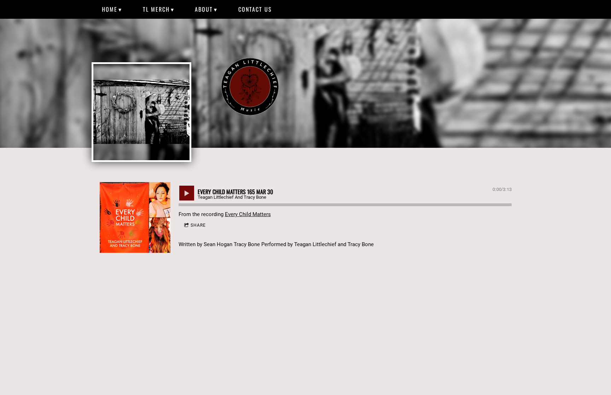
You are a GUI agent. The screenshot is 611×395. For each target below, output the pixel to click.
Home (109, 9)
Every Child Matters (248, 214)
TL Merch (156, 9)
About (204, 9)
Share (198, 225)
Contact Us (255, 9)
